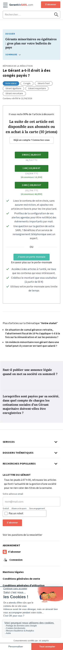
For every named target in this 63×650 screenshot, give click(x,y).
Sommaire (11, 54)
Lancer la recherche (56, 14)
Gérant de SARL (21, 5)
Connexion (16, 560)
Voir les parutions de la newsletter (22, 535)
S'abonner (50, 4)
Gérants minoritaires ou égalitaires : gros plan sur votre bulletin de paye (31, 43)
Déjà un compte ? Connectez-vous (32, 140)
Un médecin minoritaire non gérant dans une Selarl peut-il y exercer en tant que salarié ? (32, 344)
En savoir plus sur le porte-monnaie (31, 262)
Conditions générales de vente (21, 579)
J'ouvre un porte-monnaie (31, 257)
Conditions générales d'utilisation (24, 585)
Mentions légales (13, 572)
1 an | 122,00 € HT (31, 168)
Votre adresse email (13, 494)
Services (9, 442)
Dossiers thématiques (18, 453)
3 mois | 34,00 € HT (31, 155)
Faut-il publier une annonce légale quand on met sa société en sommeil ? (30, 372)
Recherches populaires (19, 464)
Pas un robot (16, 513)
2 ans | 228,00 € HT (31, 185)
